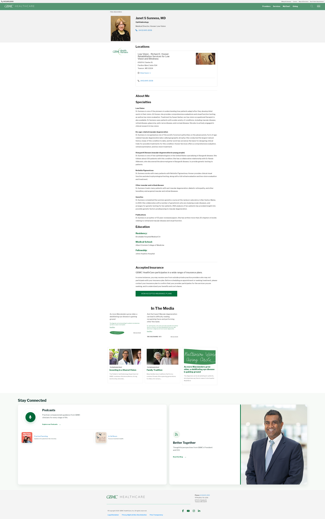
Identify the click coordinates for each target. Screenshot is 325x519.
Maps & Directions (303, 1)
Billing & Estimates (286, 1)
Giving (295, 6)
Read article (125, 365)
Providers (266, 6)
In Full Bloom (112, 436)
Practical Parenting (41, 436)
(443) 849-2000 (205, 495)
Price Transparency (156, 515)
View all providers (116, 12)
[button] (319, 6)
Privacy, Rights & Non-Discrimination (134, 515)
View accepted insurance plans (156, 294)
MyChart (286, 6)
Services (276, 6)
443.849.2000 (8, 1)
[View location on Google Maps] (185, 59)
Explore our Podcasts (51, 424)
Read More (112, 327)
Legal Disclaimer (113, 515)
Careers (295, 1)
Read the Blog (179, 457)
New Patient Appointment (317, 1)
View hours (144, 73)
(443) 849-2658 (145, 30)
